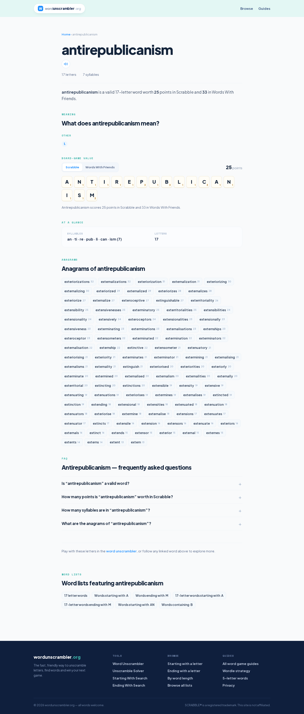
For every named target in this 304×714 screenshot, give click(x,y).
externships (214, 329)
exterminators (212, 338)
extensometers (111, 338)
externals (73, 433)
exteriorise (104, 414)
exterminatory (145, 310)
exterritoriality (204, 300)
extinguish (133, 366)
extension (150, 423)
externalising (227, 357)
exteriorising (76, 357)
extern (137, 442)
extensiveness (77, 329)
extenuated (186, 404)
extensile (125, 423)
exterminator (166, 357)
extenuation (215, 404)
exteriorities (192, 366)
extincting (105, 385)
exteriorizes (169, 291)
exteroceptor (77, 338)
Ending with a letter (184, 671)
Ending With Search (129, 685)
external (190, 433)
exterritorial (76, 385)
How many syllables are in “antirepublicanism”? (106, 510)
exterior (167, 433)
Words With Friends (100, 167)
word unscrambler (121, 551)
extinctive (137, 348)
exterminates (134, 357)
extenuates (215, 414)
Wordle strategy (236, 671)
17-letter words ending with (87, 605)
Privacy (229, 685)
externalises (194, 395)
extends (119, 433)
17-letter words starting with (199, 595)
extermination (178, 338)
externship (109, 348)
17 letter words (75, 595)
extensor (143, 433)
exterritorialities (181, 310)
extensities (157, 404)
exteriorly (221, 366)
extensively (110, 319)
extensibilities (217, 310)
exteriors (229, 423)
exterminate (76, 376)
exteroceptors (142, 319)
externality (105, 366)
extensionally (212, 319)
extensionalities (177, 319)
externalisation (78, 348)
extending (101, 404)
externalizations (116, 282)
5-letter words (235, 678)
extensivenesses (110, 310)
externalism (167, 376)
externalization (186, 282)
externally (227, 376)
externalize (104, 300)
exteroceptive (135, 300)
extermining (196, 357)
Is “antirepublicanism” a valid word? (95, 483)
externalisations (181, 329)
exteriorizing (219, 282)
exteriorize (75, 300)
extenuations (106, 395)
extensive (214, 385)
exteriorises (137, 395)
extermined (106, 376)
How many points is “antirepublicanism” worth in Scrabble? (117, 496)
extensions (186, 414)
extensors (176, 423)
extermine (131, 414)
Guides (264, 8)
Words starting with (111, 595)
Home (66, 34)
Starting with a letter (185, 663)
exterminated (145, 338)
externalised (137, 376)
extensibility (76, 310)
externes (214, 433)
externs (95, 442)
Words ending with (152, 595)
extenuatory (199, 348)
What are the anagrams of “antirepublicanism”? (106, 523)
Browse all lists (180, 685)
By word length (180, 678)
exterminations (145, 329)
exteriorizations (79, 282)
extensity (188, 385)
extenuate (203, 423)
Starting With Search (130, 678)
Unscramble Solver (128, 671)
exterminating (111, 329)
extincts (101, 423)
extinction (74, 404)
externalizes (200, 291)
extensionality (77, 319)
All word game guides (241, 663)
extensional (129, 404)
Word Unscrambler (128, 663)
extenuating (75, 395)
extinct (96, 433)
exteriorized (108, 291)
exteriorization (151, 282)
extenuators (75, 414)
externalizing (76, 291)
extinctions (134, 385)
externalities (198, 376)
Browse (246, 8)
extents (72, 442)
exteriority (105, 357)
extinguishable (170, 300)
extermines (165, 395)
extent (117, 442)
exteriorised (161, 366)
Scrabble (72, 167)
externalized (139, 291)
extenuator (75, 423)
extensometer (167, 348)
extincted (222, 395)
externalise (158, 414)
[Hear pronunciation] (66, 64)
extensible (162, 385)
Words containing (177, 605)
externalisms (76, 366)
